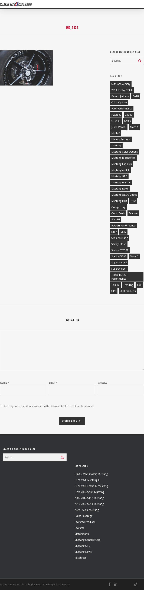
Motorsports (81, 533)
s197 (114, 231)
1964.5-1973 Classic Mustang (91, 474)
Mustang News (83, 551)
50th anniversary (120, 84)
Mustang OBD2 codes (124, 194)
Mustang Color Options (124, 151)
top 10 (115, 284)
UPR (113, 291)
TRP (139, 284)
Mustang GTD (119, 176)
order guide (118, 213)
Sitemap (66, 584)
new (133, 201)
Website (102, 382)
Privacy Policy (53, 584)
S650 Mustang (119, 237)
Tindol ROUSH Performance (119, 276)
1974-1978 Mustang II (86, 480)
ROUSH (115, 219)
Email (53, 382)
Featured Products (85, 521)
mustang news (120, 188)
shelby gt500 (118, 256)
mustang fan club (121, 164)
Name (4, 382)
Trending (128, 284)
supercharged (119, 262)
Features (79, 527)
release (133, 213)
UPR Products (128, 291)
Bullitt (136, 96)
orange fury (118, 207)
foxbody (116, 114)
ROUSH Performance (123, 225)
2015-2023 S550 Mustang (89, 504)
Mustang (116, 145)
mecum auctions (120, 139)
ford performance (121, 108)
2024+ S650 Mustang (86, 510)
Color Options (119, 102)
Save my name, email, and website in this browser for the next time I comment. (49, 406)
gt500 (127, 120)
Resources (80, 557)
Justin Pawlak (118, 127)
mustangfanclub (120, 170)
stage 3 (134, 256)
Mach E (115, 133)
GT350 (128, 114)
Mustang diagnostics (123, 157)
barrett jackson (120, 96)
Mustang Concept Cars (87, 539)
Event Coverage (83, 516)
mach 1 (134, 127)
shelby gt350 (118, 244)
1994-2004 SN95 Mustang (89, 492)
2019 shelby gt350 (122, 90)
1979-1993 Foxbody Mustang (91, 486)
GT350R (115, 120)
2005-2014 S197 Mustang (89, 498)
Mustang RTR (119, 201)
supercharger (118, 268)
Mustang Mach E (120, 182)
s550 (123, 231)
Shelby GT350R (120, 250)
